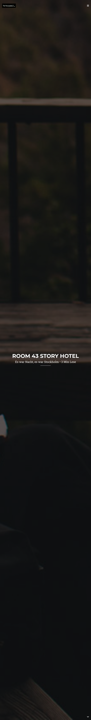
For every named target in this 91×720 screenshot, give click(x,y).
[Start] (9, 5)
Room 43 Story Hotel (45, 358)
